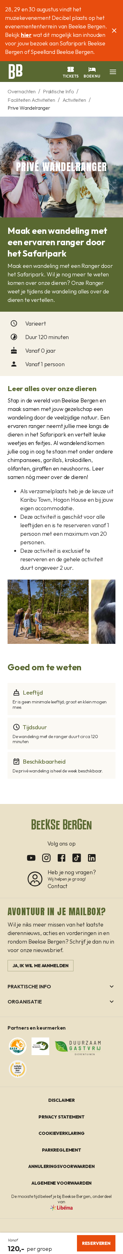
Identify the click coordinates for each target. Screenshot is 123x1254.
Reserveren (96, 1243)
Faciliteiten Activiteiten (31, 100)
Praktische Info (58, 91)
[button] (112, 71)
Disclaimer (61, 1100)
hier (26, 34)
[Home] (15, 71)
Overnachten (22, 91)
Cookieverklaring (61, 1133)
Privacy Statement (61, 1117)
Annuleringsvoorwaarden (61, 1166)
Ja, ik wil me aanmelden (40, 965)
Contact (58, 886)
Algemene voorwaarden (62, 1183)
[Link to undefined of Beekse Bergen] (31, 857)
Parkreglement (61, 1150)
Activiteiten (74, 100)
